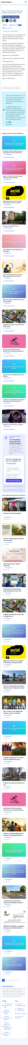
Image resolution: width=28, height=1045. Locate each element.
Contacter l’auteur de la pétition (11, 88)
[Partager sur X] (7, 20)
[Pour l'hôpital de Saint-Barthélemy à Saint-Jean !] (14, 246)
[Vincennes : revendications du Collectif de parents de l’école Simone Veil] (14, 396)
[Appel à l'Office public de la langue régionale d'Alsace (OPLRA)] (14, 172)
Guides (4, 1001)
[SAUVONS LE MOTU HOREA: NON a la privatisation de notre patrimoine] (14, 147)
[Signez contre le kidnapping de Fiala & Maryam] (14, 371)
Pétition (5, 25)
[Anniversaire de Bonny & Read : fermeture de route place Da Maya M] (14, 346)
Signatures (16, 25)
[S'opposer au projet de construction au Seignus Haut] (14, 321)
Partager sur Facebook (11, 17)
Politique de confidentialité (10, 31)
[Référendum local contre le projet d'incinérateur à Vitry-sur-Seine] (14, 197)
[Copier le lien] (14, 20)
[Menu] (25, 2)
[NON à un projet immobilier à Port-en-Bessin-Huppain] (14, 296)
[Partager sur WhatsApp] (3, 20)
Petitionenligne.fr (6, 2)
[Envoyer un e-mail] (10, 20)
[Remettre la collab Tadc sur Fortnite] (14, 420)
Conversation (8, 28)
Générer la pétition (14, 480)
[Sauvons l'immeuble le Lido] (14, 222)
